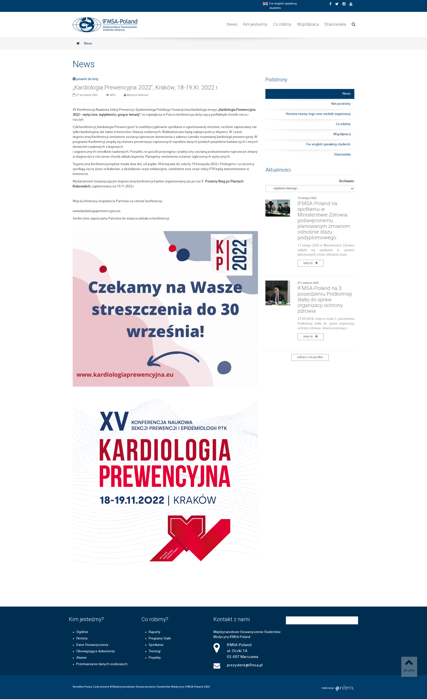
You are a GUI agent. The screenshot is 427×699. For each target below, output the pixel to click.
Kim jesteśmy (255, 24)
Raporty (154, 632)
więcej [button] (308, 263)
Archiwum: (346, 181)
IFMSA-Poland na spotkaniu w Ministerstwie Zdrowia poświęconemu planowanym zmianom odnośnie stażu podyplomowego (324, 220)
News (232, 24)
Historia (81, 638)
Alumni (81, 658)
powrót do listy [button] (87, 79)
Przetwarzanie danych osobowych (102, 664)
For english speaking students (328, 144)
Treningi (155, 651)
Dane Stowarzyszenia (92, 645)
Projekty (155, 658)
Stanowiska (335, 24)
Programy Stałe (160, 638)
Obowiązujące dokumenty (95, 651)
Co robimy (282, 24)
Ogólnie (82, 632)
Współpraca (308, 24)
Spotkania (156, 645)
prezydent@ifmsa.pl (245, 665)
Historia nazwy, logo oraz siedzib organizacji (318, 114)
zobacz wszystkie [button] (310, 357)
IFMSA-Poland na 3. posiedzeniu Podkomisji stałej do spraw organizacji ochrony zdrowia (325, 299)
